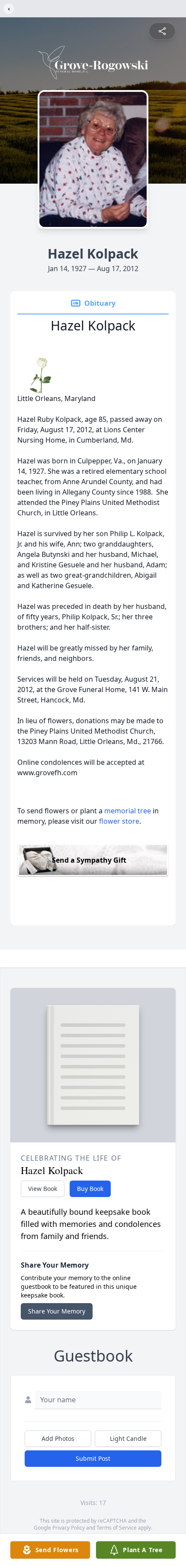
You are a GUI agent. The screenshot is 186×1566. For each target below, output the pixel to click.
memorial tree (127, 810)
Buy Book (90, 1188)
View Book (42, 1188)
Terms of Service (116, 1527)
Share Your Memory (56, 1311)
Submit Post (93, 1458)
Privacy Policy (68, 1527)
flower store (119, 821)
